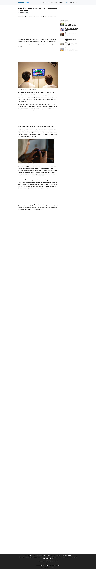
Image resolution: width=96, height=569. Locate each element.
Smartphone (72, 2)
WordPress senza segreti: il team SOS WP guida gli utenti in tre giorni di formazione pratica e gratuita (71, 50)
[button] (76, 2)
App (51, 2)
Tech (48, 2)
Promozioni (61, 2)
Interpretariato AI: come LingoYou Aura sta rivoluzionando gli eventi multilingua (71, 29)
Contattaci (55, 561)
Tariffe (55, 2)
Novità (44, 2)
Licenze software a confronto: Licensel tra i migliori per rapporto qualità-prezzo (71, 34)
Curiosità (66, 2)
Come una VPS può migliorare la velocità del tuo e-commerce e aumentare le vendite (71, 44)
